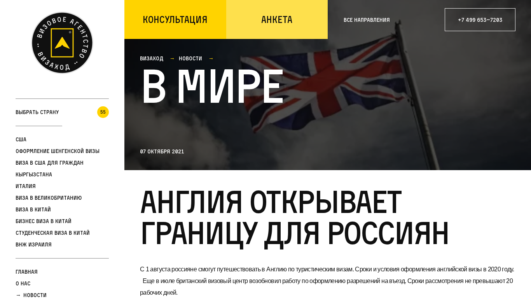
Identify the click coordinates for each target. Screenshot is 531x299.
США (21, 139)
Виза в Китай (33, 209)
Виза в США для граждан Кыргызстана (50, 168)
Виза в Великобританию (49, 197)
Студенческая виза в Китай (53, 232)
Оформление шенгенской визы (58, 151)
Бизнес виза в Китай (44, 221)
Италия (26, 186)
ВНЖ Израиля (34, 244)
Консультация (175, 19)
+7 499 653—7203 (480, 19)
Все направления (367, 19)
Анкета (276, 19)
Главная (27, 271)
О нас (23, 283)
